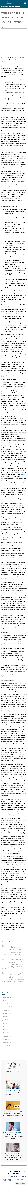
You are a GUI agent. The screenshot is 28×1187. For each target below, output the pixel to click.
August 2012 (6, 1046)
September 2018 (7, 1013)
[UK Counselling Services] (10, 7)
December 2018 (7, 1003)
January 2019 (6, 1000)
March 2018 (6, 1033)
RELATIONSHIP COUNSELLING (13, 1090)
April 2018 (5, 1029)
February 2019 (7, 997)
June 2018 (5, 1023)
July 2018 (5, 1020)
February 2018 (7, 1036)
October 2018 (6, 1010)
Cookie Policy (10, 1180)
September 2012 (7, 1043)
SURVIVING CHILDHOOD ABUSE (13, 1153)
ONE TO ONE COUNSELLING (13, 1072)
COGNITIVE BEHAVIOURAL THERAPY (13, 1111)
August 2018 (6, 1016)
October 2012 (6, 1039)
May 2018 (5, 1026)
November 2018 (7, 1007)
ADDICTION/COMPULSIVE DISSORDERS (13, 1132)
